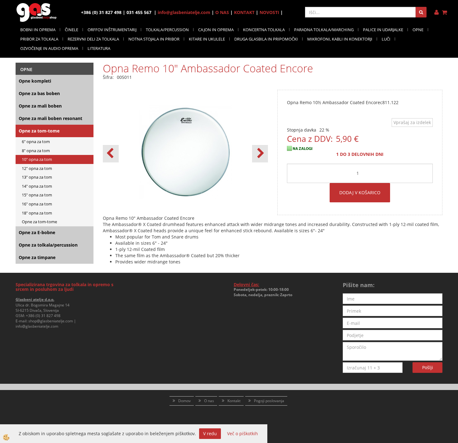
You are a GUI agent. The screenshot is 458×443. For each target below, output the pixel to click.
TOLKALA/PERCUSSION (167, 29)
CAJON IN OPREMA (216, 29)
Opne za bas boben (39, 93)
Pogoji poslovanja (269, 400)
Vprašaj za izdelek (412, 122)
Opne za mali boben (40, 106)
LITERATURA (99, 48)
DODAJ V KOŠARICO (359, 192)
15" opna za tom (37, 195)
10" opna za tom (37, 159)
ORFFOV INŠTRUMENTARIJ (112, 29)
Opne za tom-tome (39, 131)
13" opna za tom (37, 177)
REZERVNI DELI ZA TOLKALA (93, 39)
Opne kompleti (35, 81)
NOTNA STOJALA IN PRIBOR (153, 39)
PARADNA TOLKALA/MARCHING (324, 29)
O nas (209, 400)
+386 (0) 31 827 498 (43, 315)
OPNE (418, 29)
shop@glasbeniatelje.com (50, 321)
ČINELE (71, 29)
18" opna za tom (37, 213)
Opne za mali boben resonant (50, 118)
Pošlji (427, 367)
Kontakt (234, 400)
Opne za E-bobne (37, 232)
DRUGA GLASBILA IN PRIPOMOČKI (266, 39)
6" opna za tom (36, 141)
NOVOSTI (269, 12)
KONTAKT (244, 12)
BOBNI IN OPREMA (37, 29)
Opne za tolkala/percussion (48, 245)
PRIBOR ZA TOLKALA (39, 39)
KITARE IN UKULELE (207, 39)
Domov (184, 400)
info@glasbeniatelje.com (184, 12)
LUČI (386, 39)
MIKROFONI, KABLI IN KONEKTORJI (339, 39)
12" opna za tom (37, 168)
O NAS (222, 12)
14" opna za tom (37, 186)
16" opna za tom (37, 204)
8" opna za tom (36, 150)
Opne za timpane (37, 257)
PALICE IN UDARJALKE (383, 29)
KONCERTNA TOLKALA (264, 29)
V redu (210, 433)
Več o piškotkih (242, 433)
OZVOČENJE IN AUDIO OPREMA (49, 48)
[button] (260, 153)
